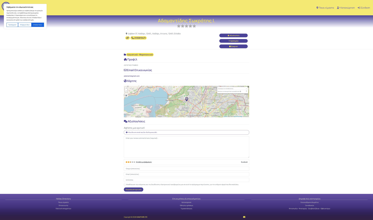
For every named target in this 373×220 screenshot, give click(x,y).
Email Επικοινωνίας (139, 70)
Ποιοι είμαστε (326, 7)
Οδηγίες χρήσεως (186, 205)
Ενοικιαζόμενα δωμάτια (310, 202)
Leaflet (225, 116)
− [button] (126, 90)
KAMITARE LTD (142, 217)
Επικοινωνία (63, 205)
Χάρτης (132, 81)
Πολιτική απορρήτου (63, 208)
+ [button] (126, 88)
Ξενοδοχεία (309, 205)
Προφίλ (132, 59)
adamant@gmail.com (132, 76)
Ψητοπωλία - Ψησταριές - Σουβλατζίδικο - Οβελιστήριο (309, 208)
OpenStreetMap (238, 116)
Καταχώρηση (347, 7)
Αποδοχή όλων (37, 25)
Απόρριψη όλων (25, 25)
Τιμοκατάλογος (186, 208)
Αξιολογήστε (234, 35)
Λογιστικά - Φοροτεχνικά (140, 54)
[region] (25, 16)
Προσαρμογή (12, 25)
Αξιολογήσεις (136, 121)
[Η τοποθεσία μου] (240, 91)
